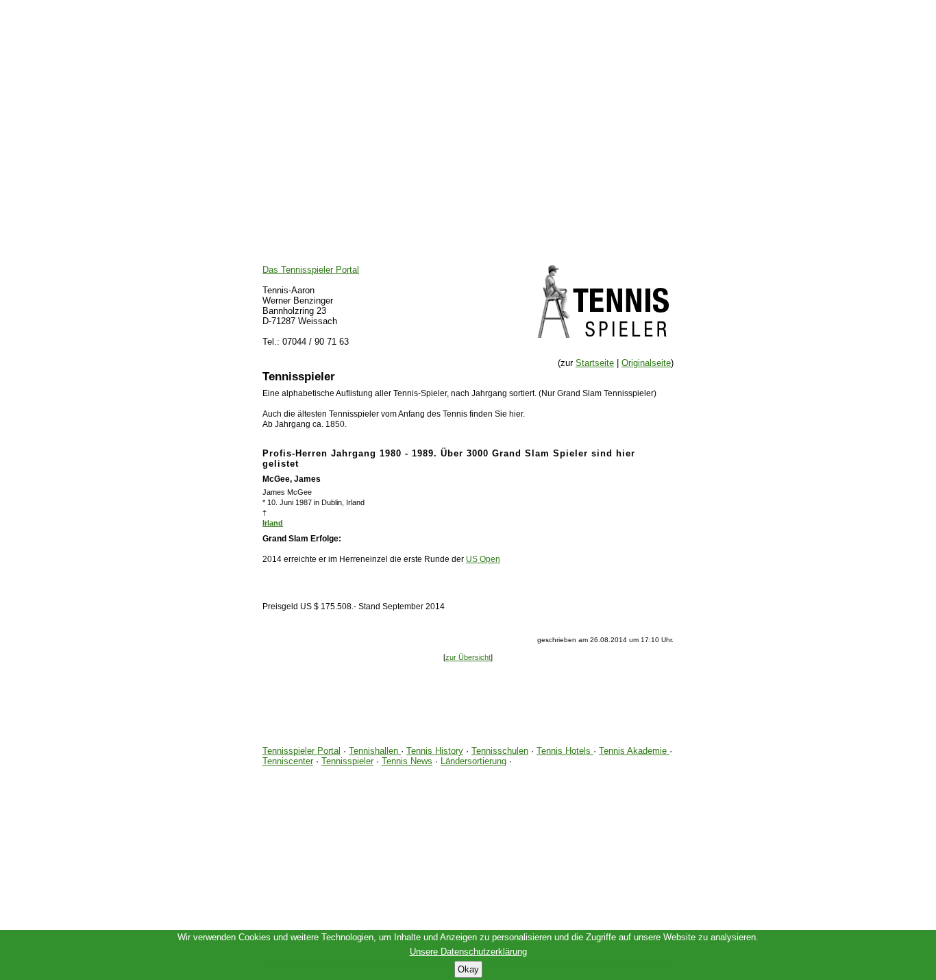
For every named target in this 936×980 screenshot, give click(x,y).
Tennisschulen (499, 751)
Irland (272, 523)
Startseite (595, 363)
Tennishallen (375, 751)
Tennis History (434, 751)
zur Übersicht (468, 657)
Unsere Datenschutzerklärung (468, 951)
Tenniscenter (287, 761)
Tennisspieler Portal (301, 751)
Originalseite (646, 363)
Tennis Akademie (634, 751)
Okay (468, 969)
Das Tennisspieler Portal (310, 270)
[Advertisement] (468, 96)
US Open (483, 559)
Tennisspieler (347, 761)
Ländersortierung (473, 761)
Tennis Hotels (565, 751)
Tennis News (407, 761)
